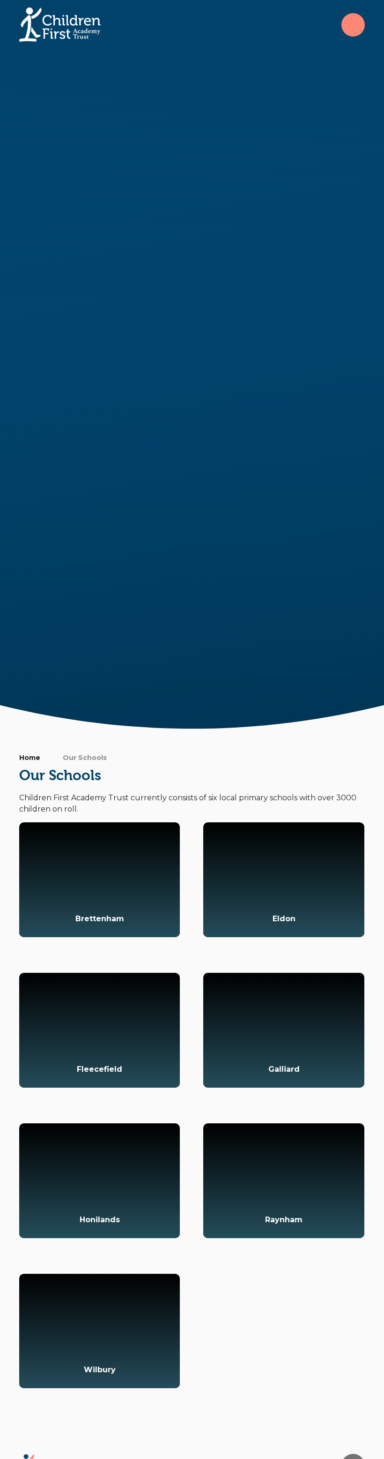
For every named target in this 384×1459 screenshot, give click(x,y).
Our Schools (85, 757)
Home (29, 757)
